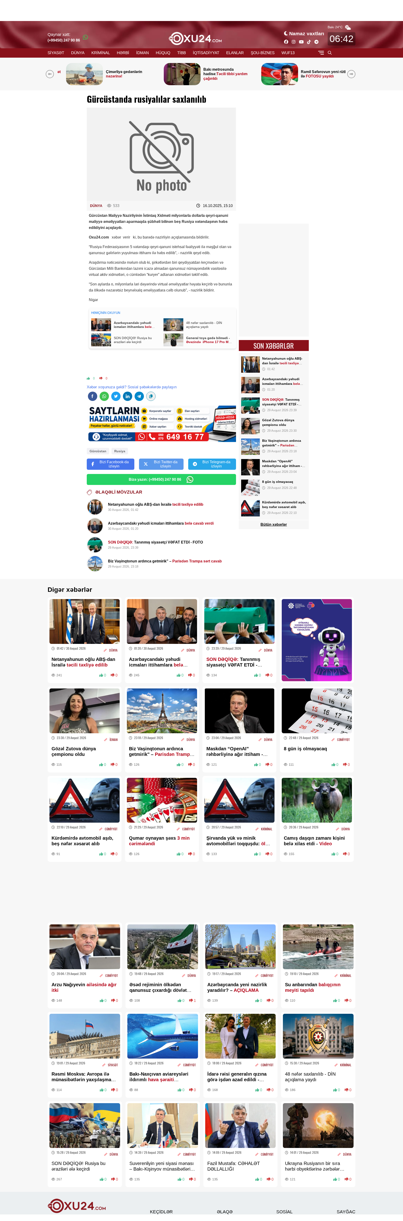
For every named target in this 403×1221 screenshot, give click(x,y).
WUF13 (288, 53)
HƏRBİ (123, 53)
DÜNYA (77, 53)
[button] (352, 74)
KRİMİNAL (100, 53)
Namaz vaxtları (306, 33)
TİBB (181, 53)
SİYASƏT (56, 53)
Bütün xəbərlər (274, 524)
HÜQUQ (163, 53)
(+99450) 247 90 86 (64, 40)
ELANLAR (235, 53)
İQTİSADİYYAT (206, 53)
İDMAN (142, 53)
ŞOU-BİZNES (262, 53)
